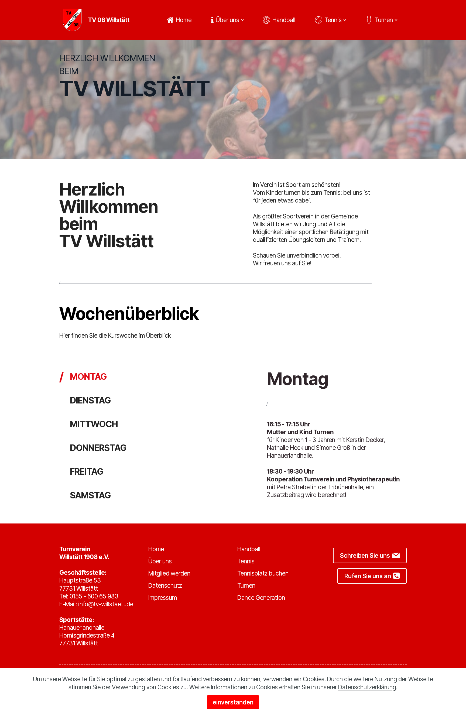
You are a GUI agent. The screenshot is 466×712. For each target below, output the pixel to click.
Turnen (384, 19)
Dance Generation (261, 597)
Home (183, 19)
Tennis (333, 19)
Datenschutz (165, 585)
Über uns (227, 19)
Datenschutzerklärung (367, 687)
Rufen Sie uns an (367, 576)
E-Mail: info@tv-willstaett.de (96, 604)
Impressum (162, 597)
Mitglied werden (169, 573)
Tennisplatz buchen (263, 573)
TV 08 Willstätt (108, 20)
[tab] (83, 376)
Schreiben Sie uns (365, 555)
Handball (283, 19)
